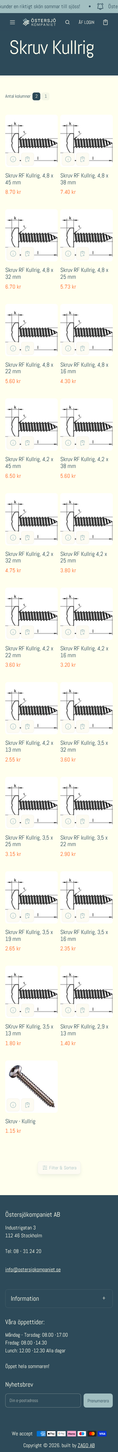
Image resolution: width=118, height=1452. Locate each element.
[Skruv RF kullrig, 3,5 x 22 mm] (86, 803)
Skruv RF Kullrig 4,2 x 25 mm (83, 557)
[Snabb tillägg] (27, 159)
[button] (67, 22)
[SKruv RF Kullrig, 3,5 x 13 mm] (31, 992)
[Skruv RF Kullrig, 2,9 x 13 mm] (86, 992)
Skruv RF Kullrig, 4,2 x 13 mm (29, 746)
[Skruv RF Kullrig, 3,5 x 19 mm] (31, 897)
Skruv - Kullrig (20, 1121)
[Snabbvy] (13, 159)
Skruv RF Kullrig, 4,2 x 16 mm (84, 651)
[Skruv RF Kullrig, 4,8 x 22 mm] (31, 330)
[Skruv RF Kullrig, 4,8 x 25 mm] (86, 235)
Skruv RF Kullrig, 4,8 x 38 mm (84, 179)
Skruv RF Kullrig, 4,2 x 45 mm (29, 462)
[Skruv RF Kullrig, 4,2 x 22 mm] (31, 614)
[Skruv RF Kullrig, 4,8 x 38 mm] (86, 141)
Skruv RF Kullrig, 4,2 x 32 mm (29, 557)
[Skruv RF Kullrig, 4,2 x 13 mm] (31, 708)
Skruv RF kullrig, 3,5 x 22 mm (84, 841)
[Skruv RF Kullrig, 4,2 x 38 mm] (86, 424)
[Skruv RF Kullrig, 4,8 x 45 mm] (31, 141)
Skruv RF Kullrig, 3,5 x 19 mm (29, 935)
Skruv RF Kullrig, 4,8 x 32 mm (29, 273)
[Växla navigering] (12, 22)
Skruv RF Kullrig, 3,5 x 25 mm (29, 841)
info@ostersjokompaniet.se (33, 1269)
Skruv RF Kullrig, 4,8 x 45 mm (29, 179)
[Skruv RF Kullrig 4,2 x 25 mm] (86, 519)
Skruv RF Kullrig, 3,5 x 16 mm (84, 935)
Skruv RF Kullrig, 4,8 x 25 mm (84, 273)
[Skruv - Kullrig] (31, 1086)
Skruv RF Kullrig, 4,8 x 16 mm (84, 368)
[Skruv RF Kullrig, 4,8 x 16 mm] (86, 330)
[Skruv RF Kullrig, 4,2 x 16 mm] (86, 614)
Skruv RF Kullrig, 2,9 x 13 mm (84, 1030)
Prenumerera (98, 1401)
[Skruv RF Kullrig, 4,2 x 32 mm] (31, 519)
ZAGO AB (86, 1445)
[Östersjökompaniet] (39, 22)
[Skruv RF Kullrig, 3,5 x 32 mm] (86, 708)
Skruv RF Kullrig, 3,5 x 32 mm (84, 746)
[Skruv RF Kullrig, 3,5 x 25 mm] (31, 803)
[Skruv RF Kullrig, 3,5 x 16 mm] (86, 897)
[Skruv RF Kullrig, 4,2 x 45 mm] (31, 424)
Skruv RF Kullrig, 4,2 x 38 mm (84, 462)
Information (25, 1298)
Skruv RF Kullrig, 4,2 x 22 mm (29, 651)
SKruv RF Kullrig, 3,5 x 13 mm (29, 1030)
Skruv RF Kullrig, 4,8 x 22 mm (29, 368)
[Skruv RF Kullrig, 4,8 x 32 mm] (31, 235)
